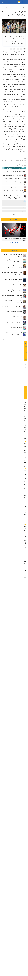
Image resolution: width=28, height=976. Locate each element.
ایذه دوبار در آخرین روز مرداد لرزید (24, 476)
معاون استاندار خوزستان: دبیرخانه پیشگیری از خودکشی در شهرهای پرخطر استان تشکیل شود (24, 427)
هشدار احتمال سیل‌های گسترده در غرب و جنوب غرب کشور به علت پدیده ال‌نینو (12, 291)
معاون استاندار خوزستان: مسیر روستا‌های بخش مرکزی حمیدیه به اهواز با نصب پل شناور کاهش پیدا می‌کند (24, 496)
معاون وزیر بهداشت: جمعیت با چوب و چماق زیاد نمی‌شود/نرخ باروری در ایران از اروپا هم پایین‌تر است (12, 274)
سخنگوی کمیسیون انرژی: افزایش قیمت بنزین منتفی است (13, 301)
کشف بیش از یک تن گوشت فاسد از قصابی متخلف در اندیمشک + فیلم (24, 450)
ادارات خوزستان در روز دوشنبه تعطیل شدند (13, 175)
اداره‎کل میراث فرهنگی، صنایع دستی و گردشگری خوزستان (14, 161)
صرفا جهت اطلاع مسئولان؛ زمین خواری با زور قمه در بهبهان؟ (15, 239)
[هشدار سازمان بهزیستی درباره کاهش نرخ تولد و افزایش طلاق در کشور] (24, 261)
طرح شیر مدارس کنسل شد (16, 327)
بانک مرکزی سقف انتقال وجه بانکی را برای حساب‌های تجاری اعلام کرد (13, 280)
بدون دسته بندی (21, 158)
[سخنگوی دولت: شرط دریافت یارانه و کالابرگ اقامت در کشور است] (24, 323)
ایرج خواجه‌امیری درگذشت (16, 284)
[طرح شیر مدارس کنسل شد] (24, 328)
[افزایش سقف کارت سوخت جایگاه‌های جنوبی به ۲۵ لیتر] (24, 296)
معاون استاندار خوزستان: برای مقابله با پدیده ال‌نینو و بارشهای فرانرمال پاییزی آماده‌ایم (24, 542)
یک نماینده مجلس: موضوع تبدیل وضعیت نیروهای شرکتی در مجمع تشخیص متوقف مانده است (12, 267)
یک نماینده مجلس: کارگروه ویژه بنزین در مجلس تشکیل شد (24, 562)
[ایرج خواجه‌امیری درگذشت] (24, 285)
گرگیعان (18, 165)
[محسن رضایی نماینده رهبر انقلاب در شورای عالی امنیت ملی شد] (24, 307)
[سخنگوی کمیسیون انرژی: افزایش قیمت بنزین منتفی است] (24, 301)
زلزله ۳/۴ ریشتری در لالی (17, 187)
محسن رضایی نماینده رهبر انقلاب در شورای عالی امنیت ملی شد (12, 307)
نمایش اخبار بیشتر (25, 576)
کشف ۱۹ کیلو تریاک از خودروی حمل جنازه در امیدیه (24, 408)
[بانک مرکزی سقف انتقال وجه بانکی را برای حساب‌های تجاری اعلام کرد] (24, 280)
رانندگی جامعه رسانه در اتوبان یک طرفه (14, 178)
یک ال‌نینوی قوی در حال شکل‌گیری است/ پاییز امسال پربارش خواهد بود (12, 333)
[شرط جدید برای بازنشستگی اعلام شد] (24, 312)
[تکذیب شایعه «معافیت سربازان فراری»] (24, 318)
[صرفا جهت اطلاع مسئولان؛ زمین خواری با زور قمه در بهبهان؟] (14, 230)
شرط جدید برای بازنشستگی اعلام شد (14, 311)
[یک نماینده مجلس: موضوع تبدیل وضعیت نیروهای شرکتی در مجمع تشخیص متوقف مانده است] (24, 266)
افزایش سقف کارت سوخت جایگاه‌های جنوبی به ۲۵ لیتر (12, 296)
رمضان (23, 165)
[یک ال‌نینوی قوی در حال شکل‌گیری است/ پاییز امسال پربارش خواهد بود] (24, 334)
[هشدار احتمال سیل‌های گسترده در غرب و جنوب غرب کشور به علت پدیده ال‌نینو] (24, 291)
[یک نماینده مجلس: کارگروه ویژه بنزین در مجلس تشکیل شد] (24, 255)
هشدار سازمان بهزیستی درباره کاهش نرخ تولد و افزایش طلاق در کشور (12, 261)
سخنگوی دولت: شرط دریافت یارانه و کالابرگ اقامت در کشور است (13, 323)
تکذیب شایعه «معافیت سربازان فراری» (14, 316)
